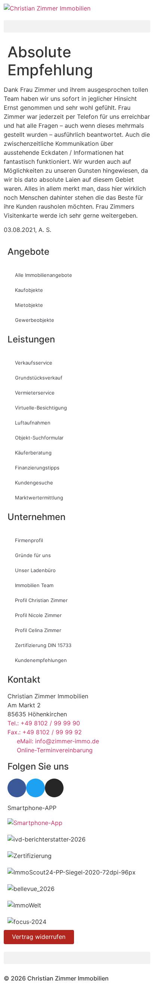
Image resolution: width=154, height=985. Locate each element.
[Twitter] (35, 788)
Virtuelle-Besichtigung (41, 408)
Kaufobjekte (29, 290)
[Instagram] (54, 788)
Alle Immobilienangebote (43, 275)
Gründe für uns (33, 555)
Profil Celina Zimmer (38, 630)
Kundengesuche (34, 483)
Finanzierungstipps (37, 468)
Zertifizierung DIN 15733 (43, 645)
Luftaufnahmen (32, 423)
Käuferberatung (33, 453)
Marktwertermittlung (39, 498)
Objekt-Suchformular (39, 438)
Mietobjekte (29, 305)
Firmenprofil (29, 540)
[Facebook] (16, 788)
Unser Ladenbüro (35, 570)
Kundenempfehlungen (41, 660)
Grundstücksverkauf (38, 378)
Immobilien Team (34, 585)
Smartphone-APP (31, 808)
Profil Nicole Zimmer (38, 615)
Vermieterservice (35, 393)
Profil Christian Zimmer (41, 600)
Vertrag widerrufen (38, 936)
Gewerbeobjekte (34, 320)
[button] (77, 26)
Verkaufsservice (33, 363)
